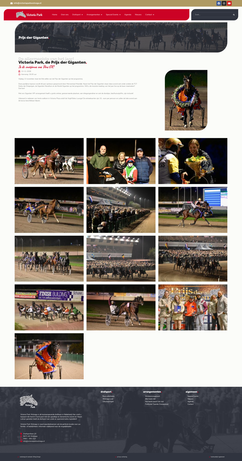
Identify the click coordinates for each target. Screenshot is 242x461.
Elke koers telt (150, 399)
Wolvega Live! (108, 399)
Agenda (127, 15)
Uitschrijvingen (108, 402)
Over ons (65, 15)
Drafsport (76, 15)
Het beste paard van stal (154, 402)
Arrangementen (93, 15)
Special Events (112, 15)
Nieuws (138, 15)
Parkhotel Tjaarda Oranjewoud (156, 404)
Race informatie (108, 396)
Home (54, 15)
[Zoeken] (234, 14)
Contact (148, 15)
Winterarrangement (152, 396)
